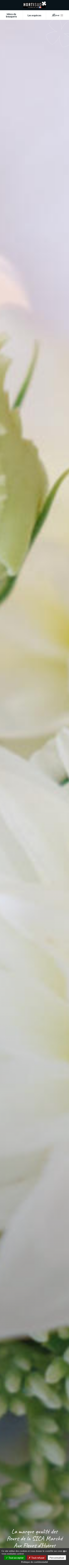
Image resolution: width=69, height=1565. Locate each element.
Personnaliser (56, 1557)
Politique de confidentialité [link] (34, 1562)
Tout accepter (16, 1557)
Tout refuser (38, 1557)
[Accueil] (34, 7)
